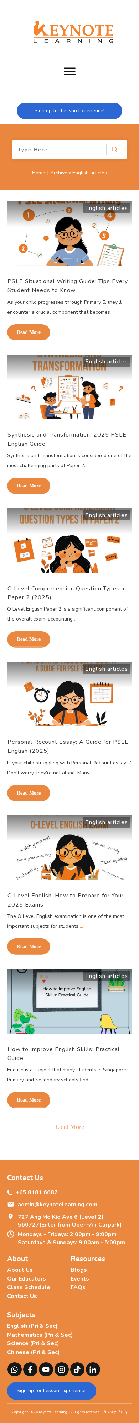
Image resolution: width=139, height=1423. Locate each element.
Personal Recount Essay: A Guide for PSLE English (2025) (68, 746)
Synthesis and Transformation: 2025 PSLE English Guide (67, 439)
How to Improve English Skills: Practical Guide (63, 1053)
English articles (106, 208)
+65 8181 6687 (37, 1192)
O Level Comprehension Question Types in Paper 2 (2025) (66, 593)
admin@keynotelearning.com (57, 1204)
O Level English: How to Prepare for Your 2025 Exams (65, 900)
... (113, 312)
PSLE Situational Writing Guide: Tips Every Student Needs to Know (67, 285)
